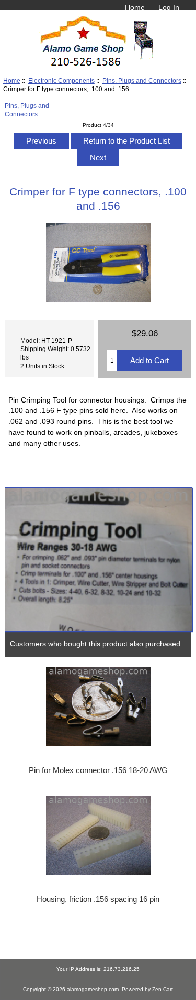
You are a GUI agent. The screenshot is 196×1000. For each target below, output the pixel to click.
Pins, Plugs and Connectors (141, 80)
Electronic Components (61, 80)
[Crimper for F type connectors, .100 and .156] (98, 559)
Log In (168, 7)
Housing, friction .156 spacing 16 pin (98, 899)
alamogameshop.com (93, 989)
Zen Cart (162, 989)
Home (135, 7)
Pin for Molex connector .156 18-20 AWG (98, 770)
